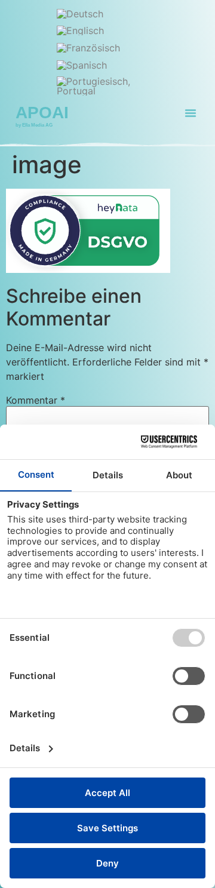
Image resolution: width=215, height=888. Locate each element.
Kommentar (35, 400)
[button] (190, 113)
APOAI (42, 112)
